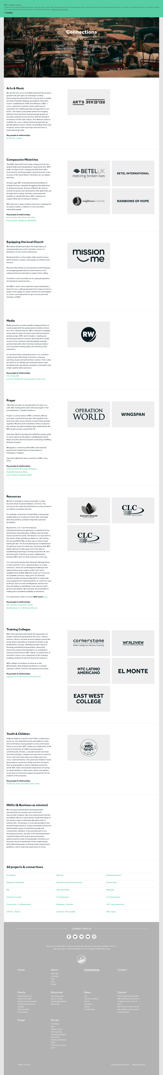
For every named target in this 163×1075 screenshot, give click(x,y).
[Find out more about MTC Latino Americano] (88, 671)
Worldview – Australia (65, 904)
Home (21, 969)
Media (85, 49)
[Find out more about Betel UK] (88, 173)
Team (53, 979)
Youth (53, 1048)
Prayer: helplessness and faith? (128, 996)
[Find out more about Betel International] (133, 173)
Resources (87, 52)
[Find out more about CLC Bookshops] (133, 510)
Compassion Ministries (91, 46)
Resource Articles (57, 999)
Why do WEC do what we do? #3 (128, 999)
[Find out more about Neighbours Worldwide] (88, 201)
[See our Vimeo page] (81, 936)
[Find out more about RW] (88, 334)
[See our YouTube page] (88, 936)
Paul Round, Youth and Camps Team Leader (23, 784)
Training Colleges (62, 55)
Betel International (113, 875)
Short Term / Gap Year (58, 1045)
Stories (55, 1020)
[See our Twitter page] (75, 936)
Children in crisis (56, 1029)
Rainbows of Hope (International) (69, 882)
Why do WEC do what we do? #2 (128, 1007)
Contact (122, 969)
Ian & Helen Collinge (14, 138)
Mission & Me (111, 882)
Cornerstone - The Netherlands (19, 904)
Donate (53, 984)
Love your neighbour (91, 999)
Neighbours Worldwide (15, 882)
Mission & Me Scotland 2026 (27, 1001)
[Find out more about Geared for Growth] (88, 510)
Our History (55, 976)
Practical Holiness (123, 1012)
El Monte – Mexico (14, 912)
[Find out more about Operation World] (88, 414)
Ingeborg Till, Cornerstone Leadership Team (24, 676)
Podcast (87, 1001)
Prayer (58, 52)
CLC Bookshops (63, 897)
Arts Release (11, 875)
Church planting (56, 1032)
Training (87, 1007)
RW (8, 890)
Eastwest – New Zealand (66, 912)
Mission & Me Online (24, 999)
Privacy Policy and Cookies (120, 1065)
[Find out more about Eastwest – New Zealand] (88, 699)
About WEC (55, 974)
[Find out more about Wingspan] (133, 414)
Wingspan (110, 890)
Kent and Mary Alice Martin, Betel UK (21, 217)
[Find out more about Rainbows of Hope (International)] (133, 201)
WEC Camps (111, 912)
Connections (91, 969)
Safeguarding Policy (138, 1065)
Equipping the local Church (65, 49)
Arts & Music (60, 46)
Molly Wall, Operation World (17, 472)
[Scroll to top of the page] (81, 959)
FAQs (53, 982)
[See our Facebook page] (69, 936)
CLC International (113, 897)
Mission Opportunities (58, 1001)
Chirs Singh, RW (13, 376)
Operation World (63, 890)
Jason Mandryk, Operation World (19, 475)
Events (21, 992)
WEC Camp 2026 (23, 1009)
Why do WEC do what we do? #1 (128, 1009)
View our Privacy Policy (59, 9)
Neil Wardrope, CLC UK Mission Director (22, 608)
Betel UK (60, 875)
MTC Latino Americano (115, 904)
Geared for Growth (14, 897)
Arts (85, 996)
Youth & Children (89, 55)
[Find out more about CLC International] (88, 538)
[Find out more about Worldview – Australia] (133, 643)
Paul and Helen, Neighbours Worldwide (21, 220)
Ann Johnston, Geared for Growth (20, 605)
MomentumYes (23, 1012)
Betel (52, 1026)
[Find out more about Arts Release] (88, 102)
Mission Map (55, 1004)
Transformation (89, 1009)
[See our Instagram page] (94, 936)
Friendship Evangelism (58, 1034)
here (45, 597)
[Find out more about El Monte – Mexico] (133, 671)
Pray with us (88, 1004)
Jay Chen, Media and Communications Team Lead (26, 379)
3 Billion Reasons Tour (25, 996)
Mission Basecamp (57, 996)
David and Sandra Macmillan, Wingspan (22, 469)
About (54, 969)
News (87, 992)
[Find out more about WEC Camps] (88, 748)
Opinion (122, 992)
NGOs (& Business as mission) (66, 58)
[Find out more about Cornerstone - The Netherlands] (88, 643)
